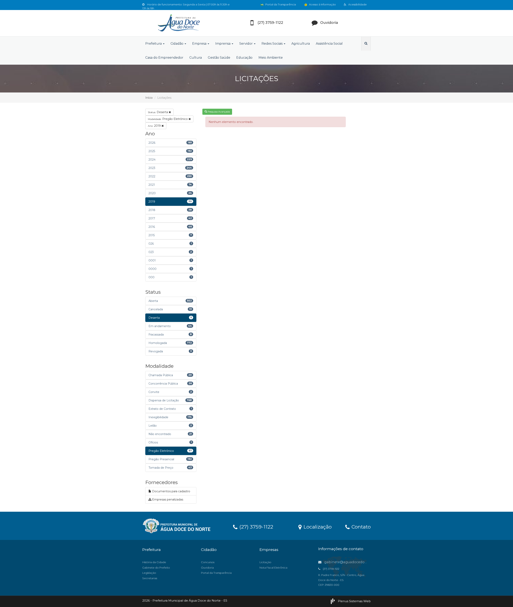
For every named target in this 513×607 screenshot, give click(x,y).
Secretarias (149, 578)
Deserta (158, 112)
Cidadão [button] (177, 43)
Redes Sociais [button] (272, 43)
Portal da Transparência (280, 4)
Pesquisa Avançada (218, 111)
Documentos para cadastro (170, 491)
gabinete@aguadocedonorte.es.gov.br (356, 562)
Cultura (195, 57)
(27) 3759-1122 (255, 526)
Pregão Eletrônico (168, 119)
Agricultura (300, 43)
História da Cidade (154, 562)
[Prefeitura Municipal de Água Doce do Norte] (178, 23)
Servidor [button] (246, 43)
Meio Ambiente (271, 57)
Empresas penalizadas (167, 499)
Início (149, 97)
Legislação (149, 572)
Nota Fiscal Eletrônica (273, 567)
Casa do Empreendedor (164, 57)
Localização (317, 526)
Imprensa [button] (223, 43)
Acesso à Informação (322, 4)
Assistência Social (329, 43)
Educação (244, 57)
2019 (155, 126)
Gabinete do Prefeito (156, 567)
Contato (360, 526)
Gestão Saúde (219, 57)
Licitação (265, 562)
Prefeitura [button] (154, 43)
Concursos (207, 562)
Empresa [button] (199, 43)
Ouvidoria (207, 567)
